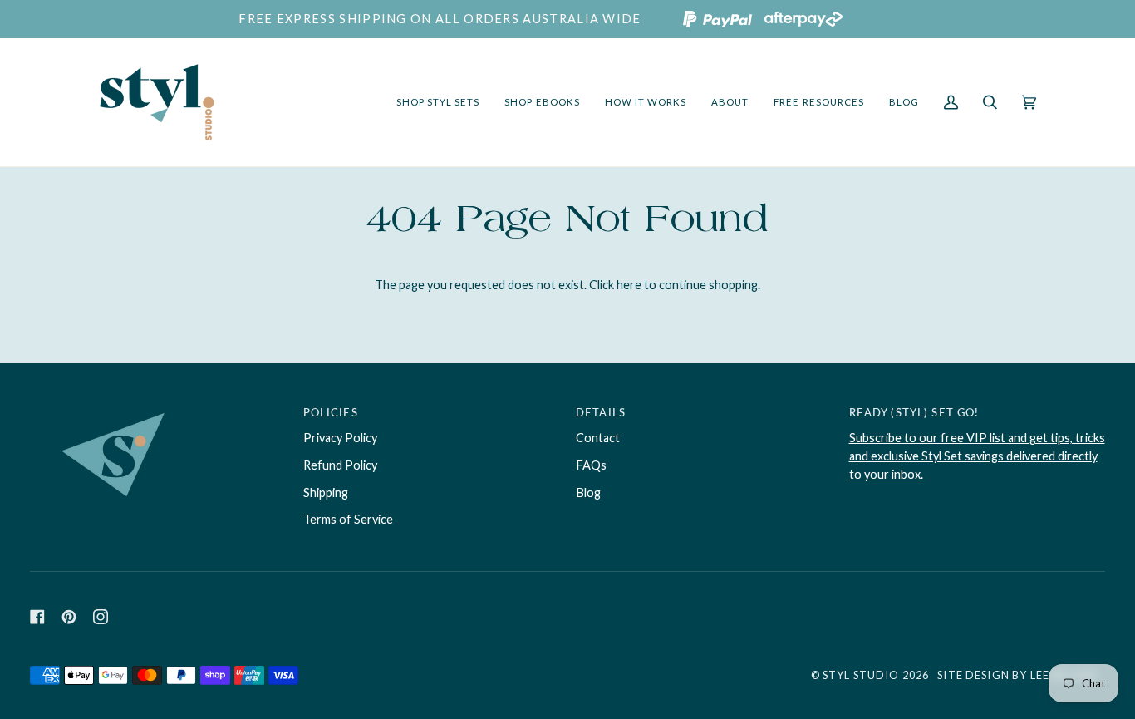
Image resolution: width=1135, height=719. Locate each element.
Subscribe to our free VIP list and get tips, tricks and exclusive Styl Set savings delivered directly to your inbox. (977, 456)
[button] (438, 102)
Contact (598, 438)
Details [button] (601, 412)
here (629, 285)
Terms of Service (348, 519)
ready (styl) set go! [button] (914, 412)
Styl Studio (861, 675)
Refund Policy (340, 465)
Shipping (325, 492)
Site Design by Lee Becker (1017, 675)
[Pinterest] (68, 616)
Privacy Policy (340, 438)
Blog (588, 492)
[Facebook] (37, 616)
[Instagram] (100, 616)
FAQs (591, 465)
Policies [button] (330, 412)
